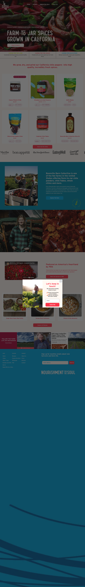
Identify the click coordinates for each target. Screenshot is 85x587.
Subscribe (52, 304)
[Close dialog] (61, 281)
